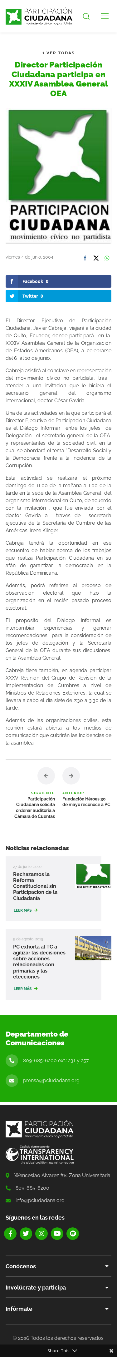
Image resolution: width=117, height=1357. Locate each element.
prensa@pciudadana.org (51, 1080)
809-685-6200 (32, 1188)
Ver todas (60, 53)
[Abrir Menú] (105, 16)
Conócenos (21, 1266)
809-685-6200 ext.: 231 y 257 (56, 1060)
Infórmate (19, 1308)
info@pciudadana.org (40, 1200)
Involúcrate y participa (36, 1287)
